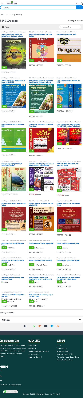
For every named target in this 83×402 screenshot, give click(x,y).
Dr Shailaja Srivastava (46, 32)
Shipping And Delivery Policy (38, 351)
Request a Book (62, 351)
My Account (32, 345)
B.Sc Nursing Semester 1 (36, 161)
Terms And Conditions (65, 360)
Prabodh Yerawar (45, 240)
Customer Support (35, 357)
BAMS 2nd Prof (72, 32)
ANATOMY (60, 161)
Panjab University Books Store (68, 357)
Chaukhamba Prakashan (19, 32)
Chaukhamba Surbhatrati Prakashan (11, 78)
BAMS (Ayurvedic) (7, 32)
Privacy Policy (33, 354)
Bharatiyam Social (15, 385)
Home (2, 15)
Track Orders (61, 348)
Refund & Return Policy (65, 354)
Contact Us (32, 348)
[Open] (2, 3)
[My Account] (77, 3)
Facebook (3, 385)
